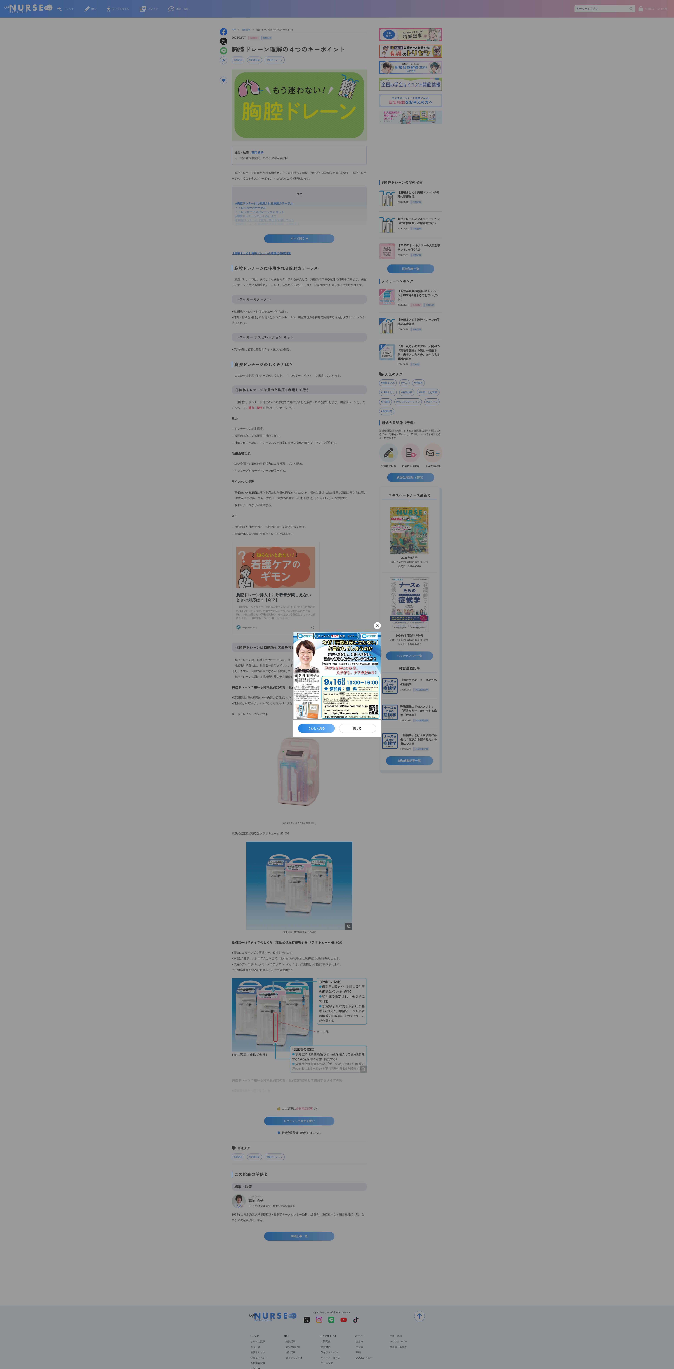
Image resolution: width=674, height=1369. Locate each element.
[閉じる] (377, 625)
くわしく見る (316, 728)
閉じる (357, 728)
